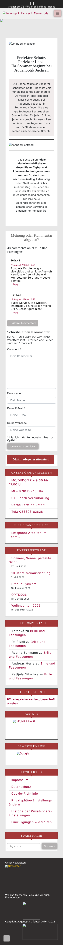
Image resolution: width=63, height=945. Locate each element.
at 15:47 (23, 265)
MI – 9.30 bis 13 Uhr (27, 491)
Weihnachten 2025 (25, 605)
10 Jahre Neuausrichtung (31, 573)
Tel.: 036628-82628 (27, 511)
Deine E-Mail (16, 408)
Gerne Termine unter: (28, 505)
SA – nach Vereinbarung (30, 498)
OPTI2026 (19, 594)
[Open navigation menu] (7, 938)
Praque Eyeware (24, 584)
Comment (14, 349)
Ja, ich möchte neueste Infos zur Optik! (30, 439)
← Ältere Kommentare (22, 323)
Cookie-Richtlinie (24, 793)
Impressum (19, 780)
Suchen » (49, 846)
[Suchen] (41, 3)
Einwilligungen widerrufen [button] (31, 822)
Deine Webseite (17, 423)
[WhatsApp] (32, 3)
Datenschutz (21, 786)
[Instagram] (27, 3)
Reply (15, 284)
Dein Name (15, 393)
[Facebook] (22, 3)
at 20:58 (23, 299)
